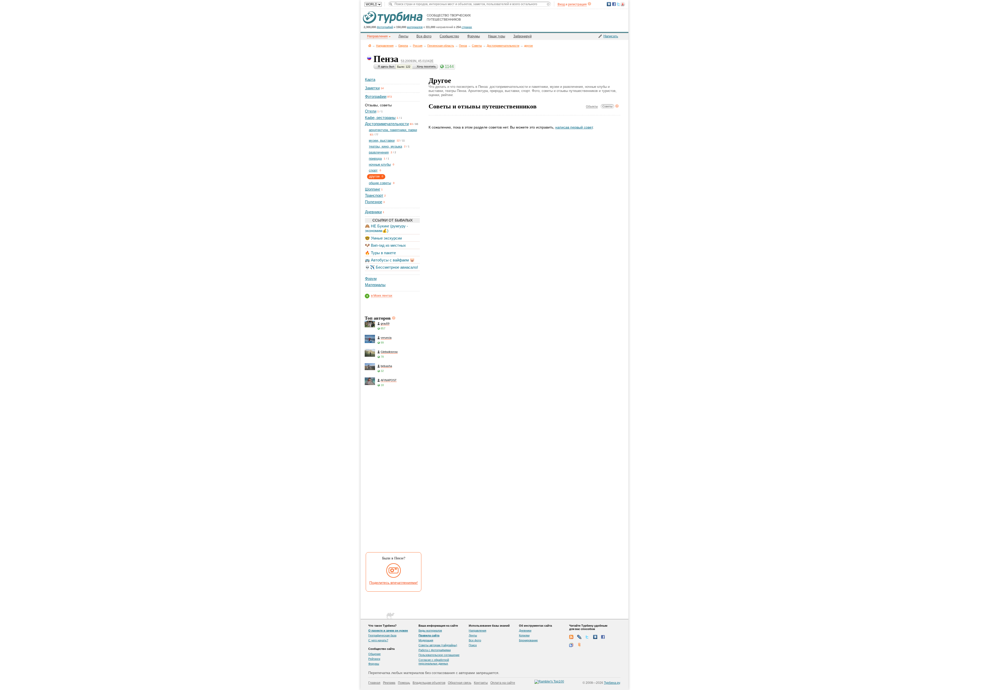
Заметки (372, 88)
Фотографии (375, 96)
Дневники (373, 212)
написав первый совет (574, 127)
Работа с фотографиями (435, 650)
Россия (417, 45)
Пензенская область (440, 45)
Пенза (463, 45)
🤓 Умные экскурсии (383, 238)
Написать (610, 36)
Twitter (587, 637)
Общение (374, 653)
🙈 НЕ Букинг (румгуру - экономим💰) (386, 228)
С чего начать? (378, 640)
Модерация (426, 640)
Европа (403, 45)
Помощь (404, 683)
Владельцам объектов (429, 683)
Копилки (524, 635)
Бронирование (528, 640)
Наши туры (496, 36)
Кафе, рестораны (380, 117)
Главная (369, 45)
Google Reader (571, 645)
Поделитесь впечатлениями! (393, 583)
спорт (373, 170)
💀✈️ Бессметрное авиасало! (391, 267)
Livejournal (579, 637)
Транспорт (374, 195)
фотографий (385, 27)
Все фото (423, 36)
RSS (571, 637)
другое (528, 45)
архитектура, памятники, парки (393, 130)
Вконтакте (595, 637)
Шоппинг (372, 189)
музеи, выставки (382, 140)
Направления (385, 45)
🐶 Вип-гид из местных (385, 245)
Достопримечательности (503, 45)
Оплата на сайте (502, 683)
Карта (370, 79)
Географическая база (382, 635)
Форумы (473, 36)
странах (467, 27)
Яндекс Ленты (579, 645)
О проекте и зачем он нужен (388, 630)
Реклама (389, 683)
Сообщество (449, 36)
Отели (370, 111)
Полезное (373, 202)
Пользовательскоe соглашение (439, 655)
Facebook (603, 637)
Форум (371, 278)
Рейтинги (374, 658)
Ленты (403, 36)
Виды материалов (430, 630)
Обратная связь (459, 683)
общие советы (380, 183)
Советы (477, 45)
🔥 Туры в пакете (380, 253)
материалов (415, 27)
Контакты (481, 683)
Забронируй (522, 36)
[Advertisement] (392, 471)
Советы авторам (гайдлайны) (438, 645)
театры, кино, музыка (385, 146)
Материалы (375, 285)
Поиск (473, 645)
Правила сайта (429, 635)
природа (375, 158)
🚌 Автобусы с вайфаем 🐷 (390, 260)
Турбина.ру (612, 683)
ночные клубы (380, 164)
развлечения (379, 152)
